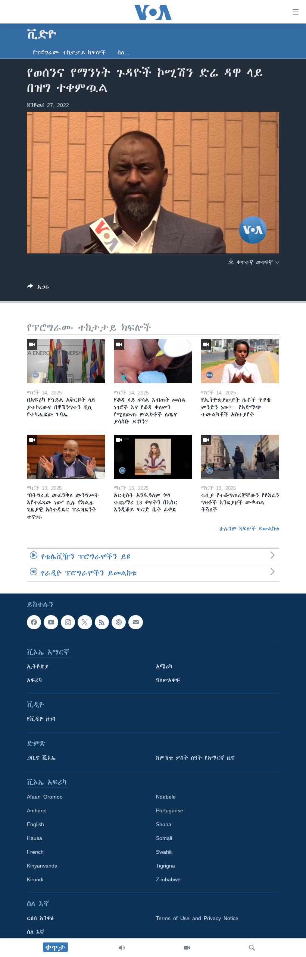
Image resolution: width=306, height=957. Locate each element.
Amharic (36, 810)
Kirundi (35, 879)
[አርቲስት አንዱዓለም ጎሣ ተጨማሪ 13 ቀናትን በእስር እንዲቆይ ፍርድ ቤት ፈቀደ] (153, 457)
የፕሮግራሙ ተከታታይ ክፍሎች (69, 52)
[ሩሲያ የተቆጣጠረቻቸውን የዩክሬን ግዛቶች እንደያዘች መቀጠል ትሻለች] (240, 457)
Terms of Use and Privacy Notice (197, 918)
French (35, 852)
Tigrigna (165, 865)
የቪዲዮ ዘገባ (41, 719)
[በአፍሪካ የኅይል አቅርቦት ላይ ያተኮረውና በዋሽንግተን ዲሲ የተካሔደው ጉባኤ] (66, 361)
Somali (164, 838)
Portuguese (169, 810)
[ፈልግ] (252, 947)
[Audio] (121, 947)
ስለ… (123, 52)
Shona (163, 824)
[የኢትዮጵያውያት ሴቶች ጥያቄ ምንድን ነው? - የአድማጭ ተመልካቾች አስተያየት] (240, 361)
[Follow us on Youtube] (51, 622)
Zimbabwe (168, 879)
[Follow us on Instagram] (68, 622)
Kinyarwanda (42, 865)
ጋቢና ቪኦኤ (41, 758)
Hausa (34, 838)
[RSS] (102, 622)
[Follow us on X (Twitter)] (85, 622)
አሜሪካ (164, 666)
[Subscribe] (135, 622)
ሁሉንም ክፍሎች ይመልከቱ (249, 529)
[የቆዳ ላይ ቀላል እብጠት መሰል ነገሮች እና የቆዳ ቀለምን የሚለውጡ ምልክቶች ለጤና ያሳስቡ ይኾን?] (153, 361)
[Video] (187, 947)
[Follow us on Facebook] (34, 622)
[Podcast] (119, 622)
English (35, 824)
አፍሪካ (34, 680)
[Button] (38, 288)
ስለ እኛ (35, 932)
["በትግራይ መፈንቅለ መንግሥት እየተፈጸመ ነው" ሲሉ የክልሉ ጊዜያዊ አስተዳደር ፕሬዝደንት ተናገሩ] (66, 457)
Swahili (164, 852)
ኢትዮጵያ (38, 666)
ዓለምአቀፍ (168, 680)
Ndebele (166, 796)
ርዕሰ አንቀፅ (40, 918)
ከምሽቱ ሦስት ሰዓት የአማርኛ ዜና (195, 758)
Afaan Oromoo (45, 796)
